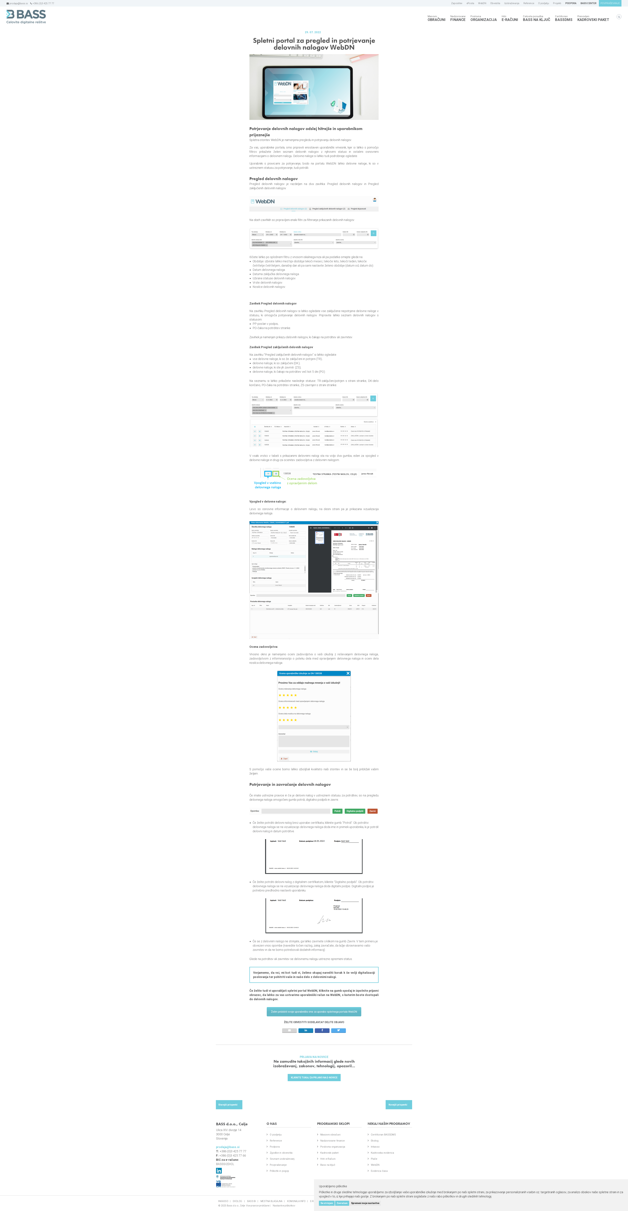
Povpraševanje (278, 1164)
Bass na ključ (536, 20)
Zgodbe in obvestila (281, 1152)
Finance (457, 20)
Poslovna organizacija (332, 1146)
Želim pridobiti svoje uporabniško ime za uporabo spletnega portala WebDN (314, 1011)
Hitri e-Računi (327, 1158)
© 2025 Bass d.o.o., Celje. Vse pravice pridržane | (244, 1205)
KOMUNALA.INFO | (297, 1201)
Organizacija (484, 20)
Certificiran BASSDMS (383, 1134)
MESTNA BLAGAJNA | (273, 1201)
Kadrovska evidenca (382, 1152)
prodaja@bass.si (18, 3)
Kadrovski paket (593, 20)
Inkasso (375, 1146)
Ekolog (374, 1140)
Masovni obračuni (330, 1134)
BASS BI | (252, 1201)
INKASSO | (224, 1201)
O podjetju (276, 1134)
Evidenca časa (379, 1170)
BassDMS (563, 20)
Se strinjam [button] (327, 1203)
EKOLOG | (239, 1201)
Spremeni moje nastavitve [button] (365, 1203)
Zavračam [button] (342, 1203)
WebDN (375, 1164)
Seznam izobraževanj (282, 1158)
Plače (374, 1158)
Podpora (275, 1146)
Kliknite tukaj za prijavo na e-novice (314, 1077)
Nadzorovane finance (332, 1140)
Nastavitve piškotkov (284, 1205)
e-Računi (510, 20)
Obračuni (436, 20)
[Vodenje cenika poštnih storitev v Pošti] (399, 1104)
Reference (276, 1140)
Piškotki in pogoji (279, 1170)
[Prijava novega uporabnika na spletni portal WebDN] (229, 1104)
